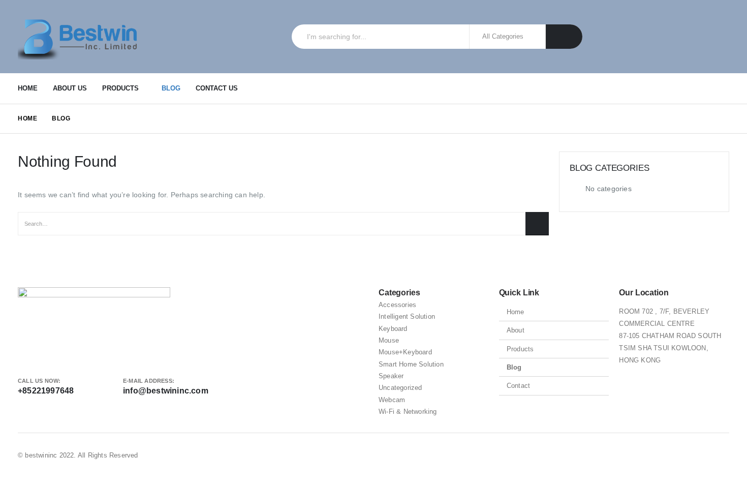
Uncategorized (400, 387)
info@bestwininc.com (165, 390)
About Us (70, 88)
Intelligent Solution (407, 316)
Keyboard (393, 328)
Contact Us (217, 88)
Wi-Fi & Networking (408, 411)
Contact (518, 385)
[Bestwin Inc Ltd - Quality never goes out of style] (81, 36)
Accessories (397, 305)
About (515, 330)
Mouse (389, 340)
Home (28, 88)
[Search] (564, 36)
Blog (171, 88)
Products (120, 88)
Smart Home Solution (411, 364)
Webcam (392, 400)
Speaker (391, 376)
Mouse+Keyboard (405, 352)
